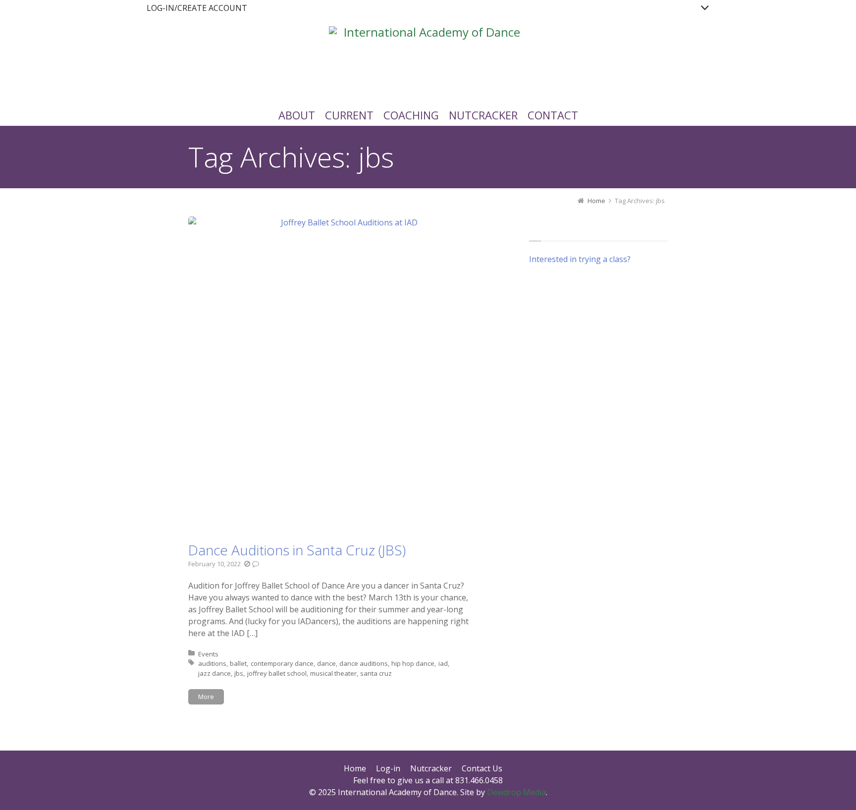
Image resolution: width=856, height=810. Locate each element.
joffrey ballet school (277, 673)
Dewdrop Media (516, 792)
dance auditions (363, 663)
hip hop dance (412, 663)
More (206, 696)
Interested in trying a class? (580, 259)
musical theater (333, 673)
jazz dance (214, 673)
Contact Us (482, 768)
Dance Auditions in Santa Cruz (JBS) (297, 549)
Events (208, 653)
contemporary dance (282, 663)
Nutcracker (431, 768)
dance (326, 663)
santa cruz (376, 673)
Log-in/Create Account (197, 7)
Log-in (388, 768)
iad (443, 663)
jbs (238, 673)
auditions (212, 663)
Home (355, 768)
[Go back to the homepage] (428, 56)
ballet (238, 663)
